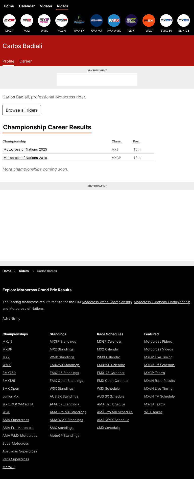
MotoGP (9, 467)
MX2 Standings (62, 349)
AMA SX (79, 30)
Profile (8, 61)
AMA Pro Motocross (18, 428)
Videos (46, 6)
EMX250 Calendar (111, 365)
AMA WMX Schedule (113, 420)
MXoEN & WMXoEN (18, 404)
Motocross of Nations (26, 308)
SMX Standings (62, 428)
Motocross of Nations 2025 (25, 149)
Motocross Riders (158, 341)
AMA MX (96, 30)
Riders (62, 6)
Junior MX (10, 396)
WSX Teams (153, 412)
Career (25, 61)
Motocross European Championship (162, 302)
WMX (44, 30)
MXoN (62, 30)
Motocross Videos (158, 349)
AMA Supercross (16, 420)
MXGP (9, 30)
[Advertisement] (97, 79)
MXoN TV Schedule (159, 396)
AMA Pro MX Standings (68, 412)
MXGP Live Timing (158, 357)
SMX (131, 30)
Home (9, 6)
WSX (149, 30)
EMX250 (166, 30)
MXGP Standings (63, 341)
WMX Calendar (108, 357)
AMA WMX (114, 30)
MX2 (27, 30)
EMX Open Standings (66, 381)
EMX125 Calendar (111, 373)
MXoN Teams (154, 404)
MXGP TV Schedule (159, 365)
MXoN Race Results (159, 381)
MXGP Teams (154, 373)
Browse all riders (22, 110)
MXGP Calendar (109, 341)
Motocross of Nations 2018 (25, 158)
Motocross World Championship (107, 302)
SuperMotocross (16, 443)
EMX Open (11, 388)
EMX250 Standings (65, 365)
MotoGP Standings (64, 435)
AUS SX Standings (64, 396)
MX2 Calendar (108, 349)
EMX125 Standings (64, 373)
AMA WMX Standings (66, 420)
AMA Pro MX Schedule (115, 412)
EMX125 (183, 30)
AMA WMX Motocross (20, 435)
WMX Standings (62, 357)
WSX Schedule (108, 388)
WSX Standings (62, 388)
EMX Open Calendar (113, 381)
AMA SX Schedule (111, 404)
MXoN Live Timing (158, 388)
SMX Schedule (108, 428)
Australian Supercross (20, 451)
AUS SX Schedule (111, 396)
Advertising (11, 318)
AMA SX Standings (64, 404)
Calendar (27, 6)
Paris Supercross (16, 459)
